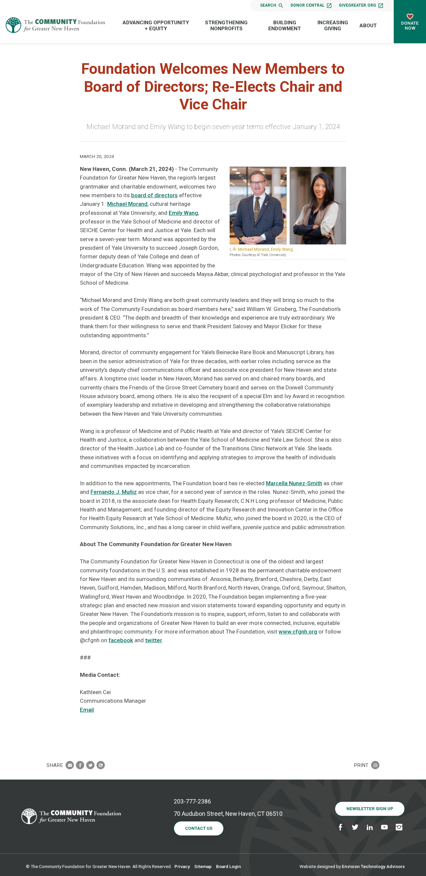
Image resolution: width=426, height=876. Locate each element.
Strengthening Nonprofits (226, 26)
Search (268, 5)
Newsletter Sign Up (369, 808)
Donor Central (307, 5)
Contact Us (198, 828)
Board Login (228, 866)
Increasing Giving (333, 26)
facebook (120, 640)
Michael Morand (127, 204)
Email (87, 709)
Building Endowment (284, 26)
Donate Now (410, 25)
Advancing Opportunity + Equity (155, 26)
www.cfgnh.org (298, 631)
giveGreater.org (357, 5)
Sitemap (203, 866)
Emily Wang (183, 213)
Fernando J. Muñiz (114, 492)
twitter (153, 640)
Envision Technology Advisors (373, 866)
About (368, 26)
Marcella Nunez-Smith (294, 483)
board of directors (154, 195)
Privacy (182, 866)
